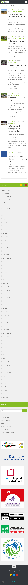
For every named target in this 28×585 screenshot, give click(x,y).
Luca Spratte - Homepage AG (17, 11)
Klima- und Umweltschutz (7, 432)
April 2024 (5, 308)
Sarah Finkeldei (14, 62)
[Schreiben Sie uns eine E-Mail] (21, 185)
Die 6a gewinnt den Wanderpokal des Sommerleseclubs (14, 128)
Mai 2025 (5, 269)
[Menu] (26, 2)
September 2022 (7, 372)
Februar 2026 (6, 240)
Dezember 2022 (6, 361)
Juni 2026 (5, 226)
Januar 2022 (5, 397)
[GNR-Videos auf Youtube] (26, 185)
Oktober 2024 (6, 294)
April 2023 (5, 347)
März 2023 (5, 351)
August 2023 (6, 336)
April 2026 (5, 233)
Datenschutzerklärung (14, 579)
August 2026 (6, 219)
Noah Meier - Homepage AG (17, 38)
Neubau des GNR (5, 417)
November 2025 (6, 251)
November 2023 (6, 326)
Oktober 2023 (6, 329)
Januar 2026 (5, 244)
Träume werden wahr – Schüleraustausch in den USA (16, 16)
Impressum (14, 581)
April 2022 (5, 386)
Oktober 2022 (6, 369)
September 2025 (7, 258)
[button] (3, 582)
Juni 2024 (5, 301)
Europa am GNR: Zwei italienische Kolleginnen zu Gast (17, 159)
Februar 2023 (6, 354)
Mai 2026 (5, 229)
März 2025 (5, 276)
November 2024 (6, 290)
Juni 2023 (5, 340)
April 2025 (5, 272)
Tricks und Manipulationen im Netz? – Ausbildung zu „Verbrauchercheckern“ (17, 68)
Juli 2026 (5, 222)
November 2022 (6, 365)
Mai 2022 (5, 383)
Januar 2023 (5, 358)
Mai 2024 (5, 304)
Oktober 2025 (6, 254)
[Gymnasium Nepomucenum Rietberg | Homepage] (6, 2)
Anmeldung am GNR (6, 193)
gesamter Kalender (6, 199)
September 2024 (7, 297)
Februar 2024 (6, 315)
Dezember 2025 (6, 247)
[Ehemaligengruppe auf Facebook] (23, 185)
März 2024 (5, 311)
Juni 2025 (5, 265)
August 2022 (6, 376)
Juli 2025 (5, 261)
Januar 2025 (5, 283)
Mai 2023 (5, 344)
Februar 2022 (6, 394)
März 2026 (5, 236)
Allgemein (10, 9)
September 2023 (7, 333)
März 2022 (5, 390)
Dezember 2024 (6, 286)
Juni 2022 (5, 379)
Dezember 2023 (6, 322)
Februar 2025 (6, 279)
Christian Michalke (15, 95)
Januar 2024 (5, 319)
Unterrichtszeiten (5, 203)
